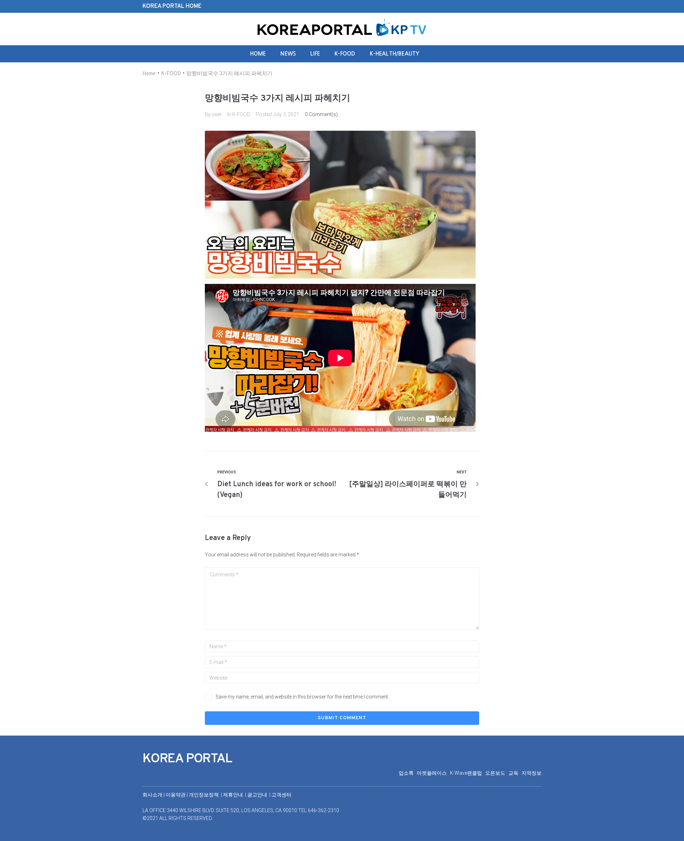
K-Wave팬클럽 (467, 773)
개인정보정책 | (206, 795)
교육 (515, 773)
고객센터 (281, 795)
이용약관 (176, 795)
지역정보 (532, 773)
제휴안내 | (235, 795)
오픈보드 (496, 773)
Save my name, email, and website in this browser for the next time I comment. (302, 697)
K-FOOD (171, 74)
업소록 (408, 773)
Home (149, 74)
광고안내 (257, 795)
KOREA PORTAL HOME (171, 6)
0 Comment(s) (321, 114)
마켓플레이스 (433, 773)
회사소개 (152, 795)
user (217, 114)
